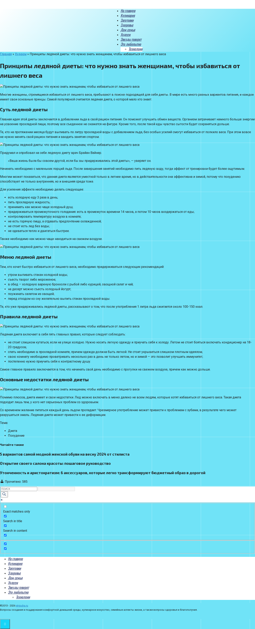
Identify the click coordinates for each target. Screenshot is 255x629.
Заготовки (127, 20)
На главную (128, 10)
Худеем (125, 34)
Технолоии (135, 48)
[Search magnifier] (4, 494)
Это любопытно (131, 44)
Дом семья (128, 29)
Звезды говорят (131, 39)
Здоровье (127, 25)
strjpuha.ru (22, 605)
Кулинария (128, 15)
